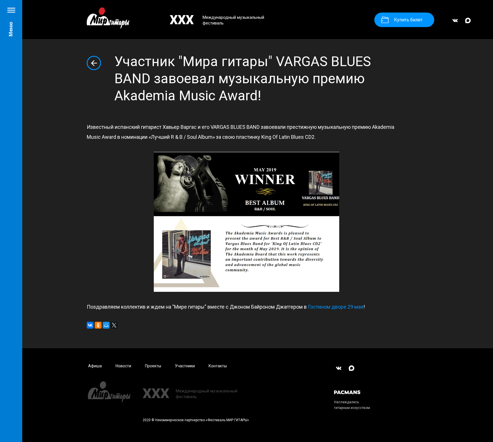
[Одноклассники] (98, 325)
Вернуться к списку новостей (94, 63)
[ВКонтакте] (455, 23)
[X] (114, 325)
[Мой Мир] (106, 325)
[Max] (468, 23)
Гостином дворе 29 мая (335, 307)
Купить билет (408, 20)
